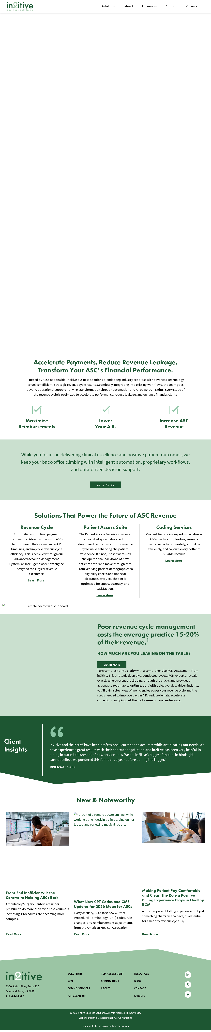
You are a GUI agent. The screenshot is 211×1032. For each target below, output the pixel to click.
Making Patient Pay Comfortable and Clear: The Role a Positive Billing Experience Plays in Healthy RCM (173, 897)
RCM (70, 981)
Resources (149, 6)
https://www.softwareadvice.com (112, 1026)
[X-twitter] (188, 984)
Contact (172, 6)
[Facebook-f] (188, 994)
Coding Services (79, 988)
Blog (137, 981)
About (128, 6)
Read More (13, 934)
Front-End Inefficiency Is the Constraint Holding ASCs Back (32, 895)
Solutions (109, 6)
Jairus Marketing (123, 1018)
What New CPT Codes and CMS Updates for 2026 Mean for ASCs (103, 904)
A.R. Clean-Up (77, 996)
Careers (192, 6)
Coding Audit (110, 981)
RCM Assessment (112, 974)
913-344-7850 (15, 996)
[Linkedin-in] (188, 974)
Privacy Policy (134, 1013)
